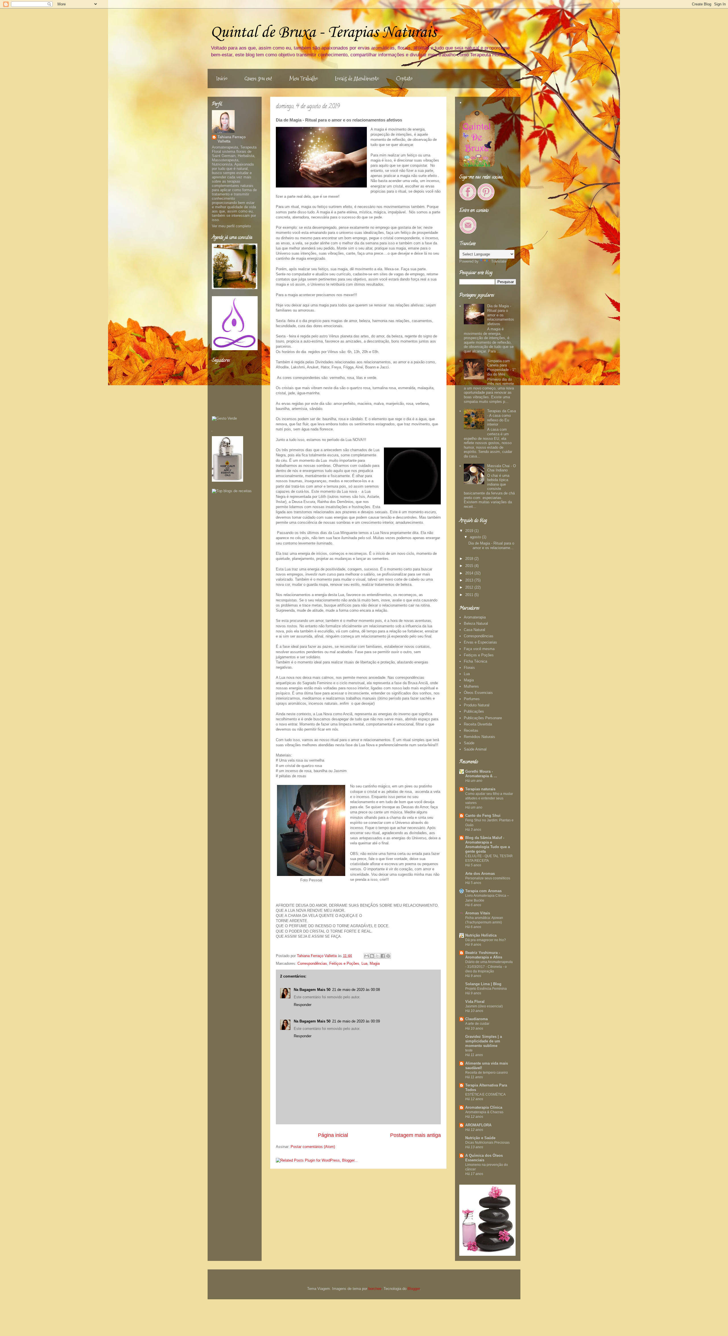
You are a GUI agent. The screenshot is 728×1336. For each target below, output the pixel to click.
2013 (469, 580)
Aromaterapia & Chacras (484, 1112)
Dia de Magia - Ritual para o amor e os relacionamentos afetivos (500, 315)
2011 (469, 595)
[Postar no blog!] (372, 956)
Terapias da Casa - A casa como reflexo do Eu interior (501, 417)
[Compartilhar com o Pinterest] (388, 956)
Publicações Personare (483, 718)
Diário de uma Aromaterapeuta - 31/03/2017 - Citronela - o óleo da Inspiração (489, 966)
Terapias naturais (480, 789)
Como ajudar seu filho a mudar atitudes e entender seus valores (489, 798)
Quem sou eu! (258, 79)
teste (469, 1050)
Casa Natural (474, 630)
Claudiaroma (476, 1019)
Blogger (414, 1288)
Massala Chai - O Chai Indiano (501, 468)
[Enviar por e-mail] (366, 956)
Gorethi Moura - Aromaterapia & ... (481, 773)
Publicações (474, 711)
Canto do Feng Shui (482, 815)
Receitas (471, 730)
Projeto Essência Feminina (486, 989)
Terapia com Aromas (483, 891)
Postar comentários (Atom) (313, 1147)
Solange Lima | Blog (483, 984)
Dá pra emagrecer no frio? (485, 940)
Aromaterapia (475, 617)
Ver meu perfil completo (231, 226)
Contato (404, 79)
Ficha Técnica (475, 661)
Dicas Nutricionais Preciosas (487, 1143)
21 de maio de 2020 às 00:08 (356, 989)
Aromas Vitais (477, 913)
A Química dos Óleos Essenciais (484, 1157)
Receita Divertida (478, 724)
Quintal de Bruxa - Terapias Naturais (323, 32)
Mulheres (471, 686)
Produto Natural (476, 705)
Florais (469, 667)
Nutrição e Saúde (480, 1138)
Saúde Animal (475, 749)
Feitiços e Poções (344, 963)
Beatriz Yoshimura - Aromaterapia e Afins (483, 955)
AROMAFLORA (478, 1125)
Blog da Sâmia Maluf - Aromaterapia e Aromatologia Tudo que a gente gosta (487, 844)
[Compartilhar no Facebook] (383, 956)
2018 (469, 558)
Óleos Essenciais (478, 692)
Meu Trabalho (303, 79)
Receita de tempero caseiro (486, 1073)
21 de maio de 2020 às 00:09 (356, 1021)
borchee (374, 1288)
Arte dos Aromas (480, 873)
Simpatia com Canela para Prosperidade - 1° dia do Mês (501, 367)
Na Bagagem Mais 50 (312, 989)
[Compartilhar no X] (377, 956)
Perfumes (472, 699)
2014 (469, 573)
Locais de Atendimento (357, 79)
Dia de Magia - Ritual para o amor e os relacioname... (491, 545)
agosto (476, 537)
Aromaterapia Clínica (483, 1107)
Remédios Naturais (479, 737)
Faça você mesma (479, 649)
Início (222, 79)
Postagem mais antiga (415, 1135)
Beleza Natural (476, 623)
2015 (469, 566)
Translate (498, 261)
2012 (469, 587)
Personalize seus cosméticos (487, 878)
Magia (375, 963)
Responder (302, 1005)
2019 (469, 531)
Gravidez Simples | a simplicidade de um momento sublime (483, 1041)
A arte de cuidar (477, 1024)
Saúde (469, 743)
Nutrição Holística (481, 935)
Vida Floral (475, 1001)
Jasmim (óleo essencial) (484, 1006)
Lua (364, 963)
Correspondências (312, 963)
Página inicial (333, 1135)
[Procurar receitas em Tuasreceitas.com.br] (232, 491)
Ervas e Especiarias (480, 642)
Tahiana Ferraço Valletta (232, 139)
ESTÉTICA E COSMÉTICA (485, 1094)
